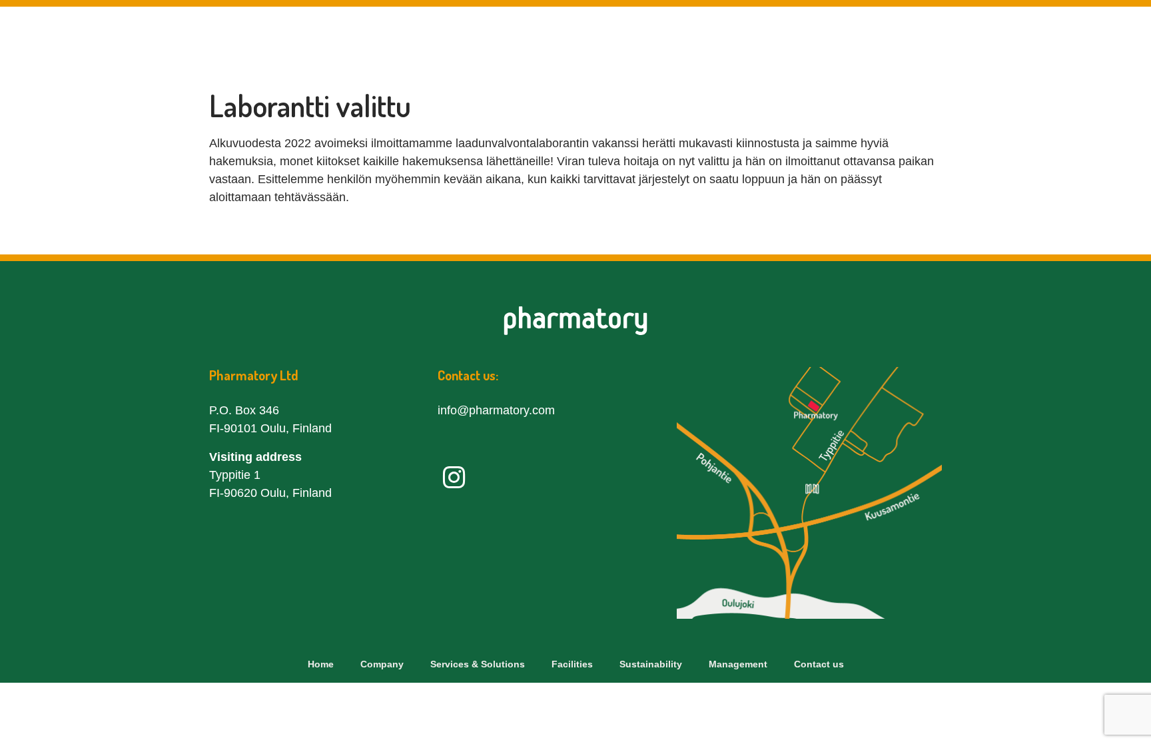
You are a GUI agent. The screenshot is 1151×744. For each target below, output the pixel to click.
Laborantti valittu (310, 106)
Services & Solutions (610, 39)
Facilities (735, 39)
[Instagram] (454, 478)
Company (485, 39)
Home (321, 664)
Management (949, 39)
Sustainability (836, 39)
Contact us (1053, 39)
